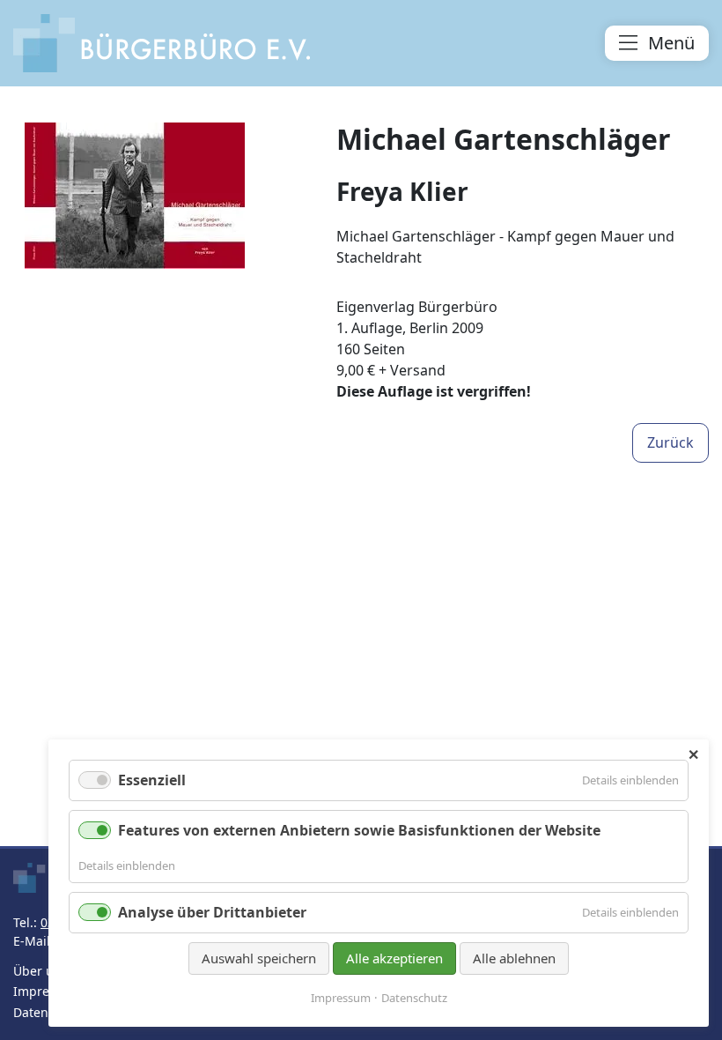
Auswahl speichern (259, 958)
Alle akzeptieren (394, 958)
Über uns (40, 970)
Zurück (670, 442)
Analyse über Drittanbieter (212, 912)
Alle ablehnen (514, 958)
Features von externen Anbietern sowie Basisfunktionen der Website (359, 830)
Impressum (47, 991)
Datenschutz (414, 998)
